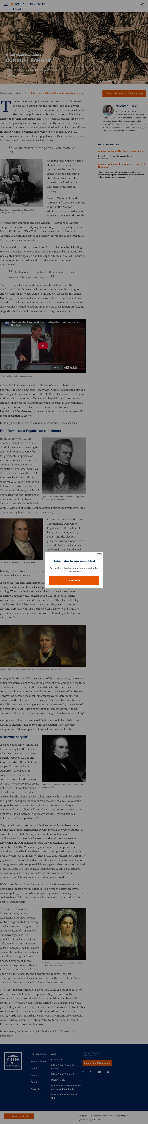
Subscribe (74, 580)
